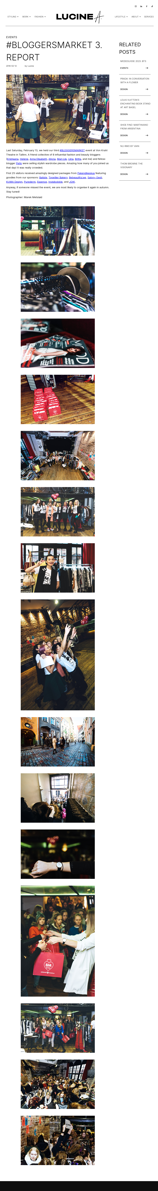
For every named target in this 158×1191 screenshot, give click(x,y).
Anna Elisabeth (38, 158)
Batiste (43, 177)
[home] (79, 17)
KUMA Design (14, 181)
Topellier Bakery (58, 177)
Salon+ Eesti (95, 177)
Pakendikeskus (86, 173)
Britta (78, 158)
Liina (70, 158)
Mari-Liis (62, 158)
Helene (24, 158)
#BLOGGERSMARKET (72, 150)
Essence (42, 181)
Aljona (52, 158)
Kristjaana (12, 158)
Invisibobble (55, 181)
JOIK (72, 181)
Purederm (30, 181)
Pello (19, 163)
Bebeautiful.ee (77, 177)
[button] (13, 17)
